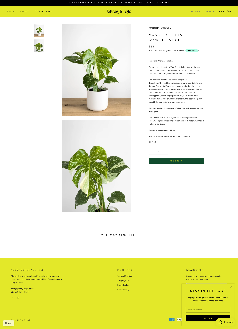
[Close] (231, 287)
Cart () (225, 11)
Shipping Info (123, 280)
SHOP (10, 11)
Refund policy (123, 285)
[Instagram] (18, 297)
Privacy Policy (123, 289)
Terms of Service (124, 276)
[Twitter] (162, 141)
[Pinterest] (166, 141)
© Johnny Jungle (20, 320)
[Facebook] (159, 141)
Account (196, 12)
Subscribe (208, 318)
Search (210, 12)
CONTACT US (43, 11)
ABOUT (24, 11)
